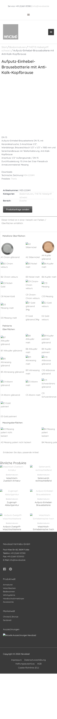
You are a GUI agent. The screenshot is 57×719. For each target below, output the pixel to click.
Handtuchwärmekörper (13, 598)
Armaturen (8, 584)
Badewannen (9, 591)
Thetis (14, 178)
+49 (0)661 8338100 (15, 556)
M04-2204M (29, 175)
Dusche (23, 200)
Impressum (16, 660)
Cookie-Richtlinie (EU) (28, 667)
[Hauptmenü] (51, 32)
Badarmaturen (17, 47)
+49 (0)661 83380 (18, 553)
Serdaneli (7, 620)
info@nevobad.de (41, 6)
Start (4, 47)
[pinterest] (11, 569)
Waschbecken (9, 588)
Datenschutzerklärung (35, 660)
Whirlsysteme (9, 595)
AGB (39, 663)
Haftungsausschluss (25, 663)
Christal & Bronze (10, 616)
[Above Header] (28, 14)
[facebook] (6, 569)
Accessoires (8, 602)
